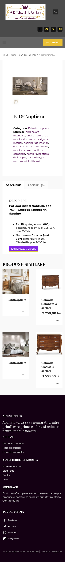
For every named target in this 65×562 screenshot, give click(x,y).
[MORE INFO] (23, 312)
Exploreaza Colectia (23, 248)
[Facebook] (40, 29)
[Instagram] (46, 29)
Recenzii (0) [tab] (36, 185)
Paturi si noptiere (38, 128)
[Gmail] (60, 29)
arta (29, 135)
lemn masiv (41, 146)
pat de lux (34, 157)
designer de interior (36, 142)
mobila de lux (21, 150)
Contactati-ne (11, 500)
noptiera (31, 153)
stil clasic (35, 161)
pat (24, 157)
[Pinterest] (53, 29)
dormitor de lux (22, 146)
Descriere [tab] (13, 185)
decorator (29, 139)
